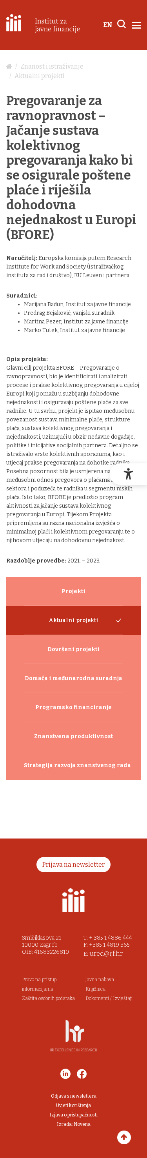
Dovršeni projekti (73, 649)
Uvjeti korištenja (73, 1105)
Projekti (73, 591)
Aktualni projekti (40, 76)
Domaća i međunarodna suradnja (73, 678)
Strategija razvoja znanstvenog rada (73, 765)
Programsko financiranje (73, 707)
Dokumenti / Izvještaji (108, 998)
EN (107, 25)
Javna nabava (99, 979)
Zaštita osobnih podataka (48, 998)
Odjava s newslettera (73, 1096)
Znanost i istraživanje (51, 66)
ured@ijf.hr (106, 953)
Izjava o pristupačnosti (73, 1115)
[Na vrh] (124, 1137)
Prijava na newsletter (73, 864)
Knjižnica (95, 989)
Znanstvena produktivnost (73, 736)
